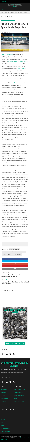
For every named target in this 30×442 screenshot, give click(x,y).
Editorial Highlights (5, 428)
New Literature (4, 405)
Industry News (4, 389)
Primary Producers (18, 392)
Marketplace (3, 402)
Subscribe (3, 419)
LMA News (3, 395)
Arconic (4, 254)
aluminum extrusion (14, 249)
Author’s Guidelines (5, 431)
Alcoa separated (18, 82)
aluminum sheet (6, 252)
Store (2, 422)
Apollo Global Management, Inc (17, 61)
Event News (3, 392)
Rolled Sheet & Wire (10, 20)
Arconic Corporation (7, 54)
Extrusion (3, 20)
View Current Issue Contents (15, 343)
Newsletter (16, 405)
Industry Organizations (19, 389)
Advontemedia (17, 436)
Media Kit (3, 425)
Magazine (3, 416)
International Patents (19, 402)
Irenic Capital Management (14, 254)
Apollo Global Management (18, 252)
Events (15, 398)
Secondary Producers (19, 395)
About (2, 413)
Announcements (4, 398)
